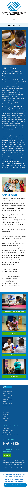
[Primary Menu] (14, 19)
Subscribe (7, 455)
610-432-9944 (7, 432)
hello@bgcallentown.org (10, 434)
